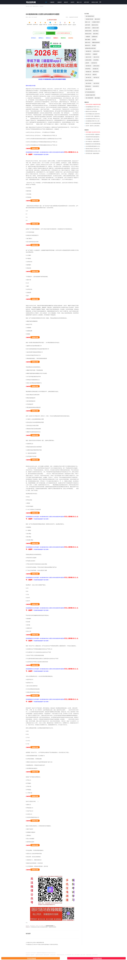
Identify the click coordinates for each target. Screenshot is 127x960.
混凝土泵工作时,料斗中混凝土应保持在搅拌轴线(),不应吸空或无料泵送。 (44, 944)
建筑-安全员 (87, 42)
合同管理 (94, 39)
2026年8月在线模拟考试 (39, 33)
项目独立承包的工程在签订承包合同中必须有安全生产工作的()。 (93, 148)
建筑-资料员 (95, 30)
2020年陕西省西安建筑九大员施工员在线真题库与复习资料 (93, 146)
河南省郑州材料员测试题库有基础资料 (93, 137)
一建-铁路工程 (88, 51)
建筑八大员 (79, 2)
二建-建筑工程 (95, 68)
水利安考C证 (88, 54)
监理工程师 (86, 2)
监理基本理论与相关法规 (90, 48)
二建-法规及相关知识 (89, 16)
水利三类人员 (88, 74)
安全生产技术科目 (89, 80)
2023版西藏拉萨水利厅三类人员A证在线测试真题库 (93, 106)
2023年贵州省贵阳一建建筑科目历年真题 (93, 134)
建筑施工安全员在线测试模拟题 (93, 123)
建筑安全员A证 (88, 33)
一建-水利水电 (96, 83)
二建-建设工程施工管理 (90, 95)
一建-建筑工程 (88, 71)
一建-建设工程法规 (89, 19)
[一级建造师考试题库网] (31, 2)
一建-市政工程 (96, 77)
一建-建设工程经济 (95, 22)
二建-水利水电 (88, 83)
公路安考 (72, 2)
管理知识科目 (88, 86)
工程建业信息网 (52, 954)
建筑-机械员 (97, 98)
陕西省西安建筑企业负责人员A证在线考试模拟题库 (93, 151)
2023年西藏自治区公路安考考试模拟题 (93, 114)
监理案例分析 (94, 36)
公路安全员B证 (88, 60)
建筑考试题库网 (46, 954)
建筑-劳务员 (87, 27)
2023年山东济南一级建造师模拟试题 (36, 942)
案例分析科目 (35, 6)
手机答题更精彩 (50, 33)
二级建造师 (59, 2)
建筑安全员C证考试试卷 (91, 111)
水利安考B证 (95, 60)
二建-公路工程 (96, 86)
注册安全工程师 (94, 2)
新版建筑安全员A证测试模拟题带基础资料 (93, 144)
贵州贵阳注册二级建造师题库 (92, 153)
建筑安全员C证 (95, 25)
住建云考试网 (82, 954)
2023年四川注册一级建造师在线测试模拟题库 (93, 116)
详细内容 (41, 6)
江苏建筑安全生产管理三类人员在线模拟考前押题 (93, 109)
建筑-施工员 (87, 45)
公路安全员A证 (96, 65)
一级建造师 (52, 2)
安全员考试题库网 (68, 954)
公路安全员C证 (96, 51)
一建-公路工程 (88, 89)
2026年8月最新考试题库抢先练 (63, 33)
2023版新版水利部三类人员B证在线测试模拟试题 (93, 121)
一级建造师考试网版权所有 (41, 952)
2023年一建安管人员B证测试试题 (93, 125)
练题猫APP (32, 954)
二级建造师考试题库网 (39, 954)
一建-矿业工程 (96, 57)
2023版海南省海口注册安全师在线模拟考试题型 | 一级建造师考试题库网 (43, 926)
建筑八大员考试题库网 (76, 954)
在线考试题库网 (94, 954)
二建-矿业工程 (88, 57)
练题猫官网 (28, 954)
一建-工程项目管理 (89, 98)
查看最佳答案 (35, 148)
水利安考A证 (87, 68)
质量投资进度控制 (95, 42)
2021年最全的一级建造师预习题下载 (93, 141)
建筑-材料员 (95, 33)
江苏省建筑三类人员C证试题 (92, 139)
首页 (46, 2)
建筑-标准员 (97, 19)
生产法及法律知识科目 (90, 92)
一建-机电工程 (88, 65)
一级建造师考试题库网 (60, 954)
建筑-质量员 (87, 39)
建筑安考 (66, 2)
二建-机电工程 (94, 62)
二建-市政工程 (88, 77)
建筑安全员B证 (88, 30)
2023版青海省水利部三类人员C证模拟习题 (93, 118)
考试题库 (94, 45)
